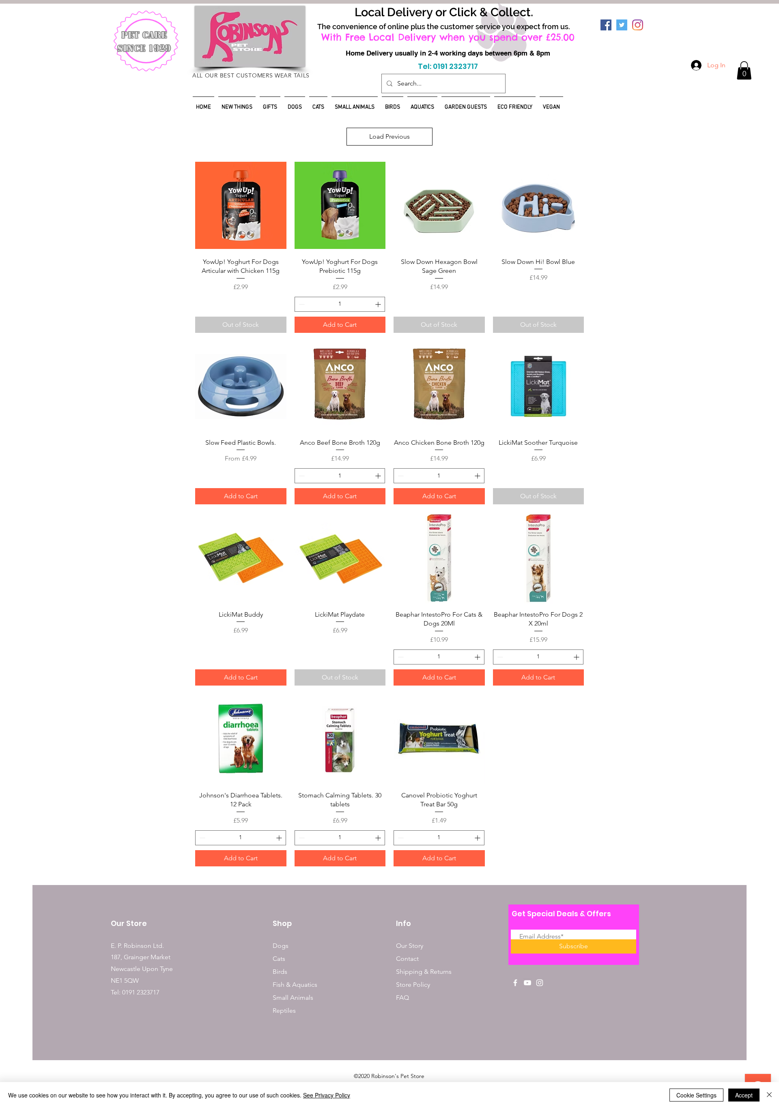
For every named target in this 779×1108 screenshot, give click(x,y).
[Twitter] (621, 24)
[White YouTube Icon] (527, 982)
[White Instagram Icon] (539, 982)
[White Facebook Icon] (515, 982)
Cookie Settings (696, 1095)
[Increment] (379, 304)
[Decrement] (301, 304)
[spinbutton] (340, 304)
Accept (744, 1095)
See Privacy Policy (326, 1095)
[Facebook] (605, 24)
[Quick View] (240, 205)
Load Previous (389, 136)
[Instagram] (637, 24)
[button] (744, 70)
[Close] (769, 1095)
